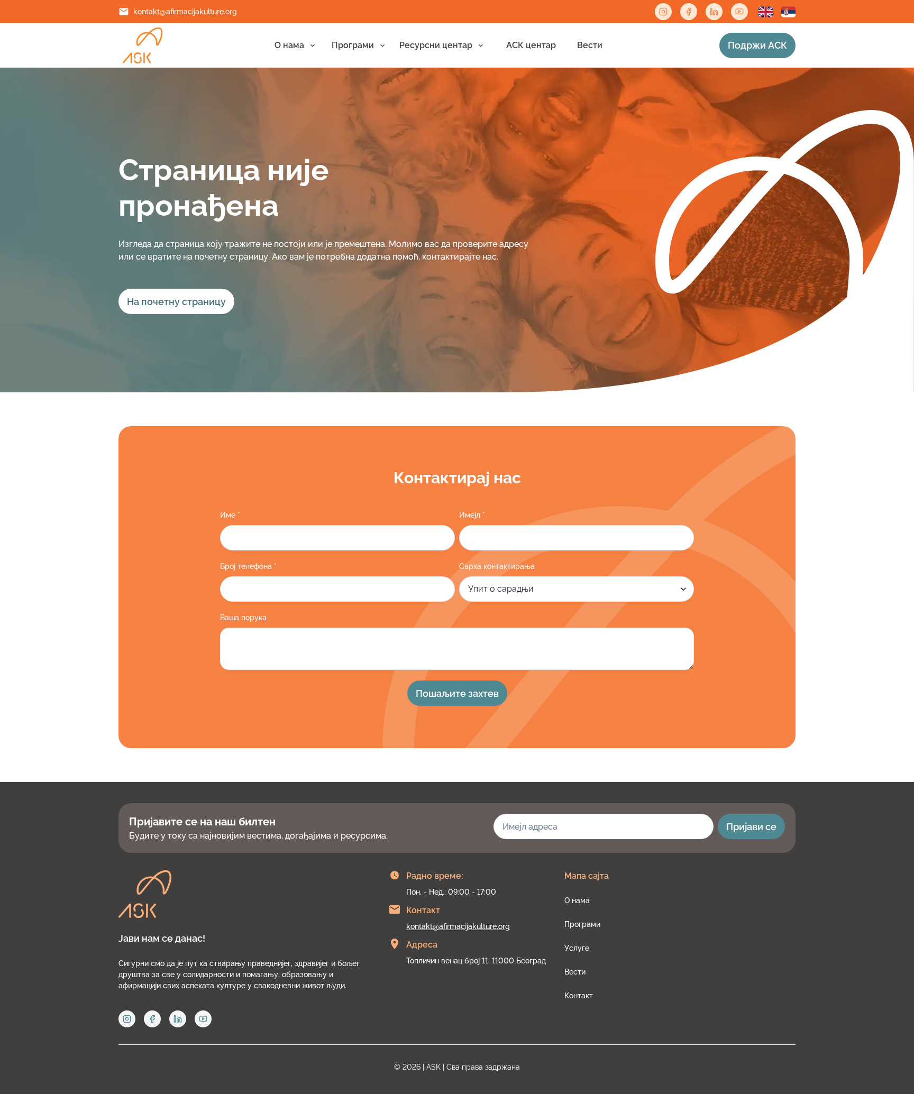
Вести (589, 45)
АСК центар (531, 45)
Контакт (578, 995)
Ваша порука (243, 617)
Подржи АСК (757, 45)
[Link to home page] (142, 45)
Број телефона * (248, 566)
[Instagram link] (663, 11)
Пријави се (751, 826)
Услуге (576, 948)
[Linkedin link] (714, 11)
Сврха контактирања (497, 566)
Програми (353, 45)
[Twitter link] (739, 11)
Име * (230, 515)
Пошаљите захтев (457, 693)
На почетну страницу (176, 301)
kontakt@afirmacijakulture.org (185, 11)
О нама (289, 45)
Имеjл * (472, 515)
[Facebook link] (688, 11)
